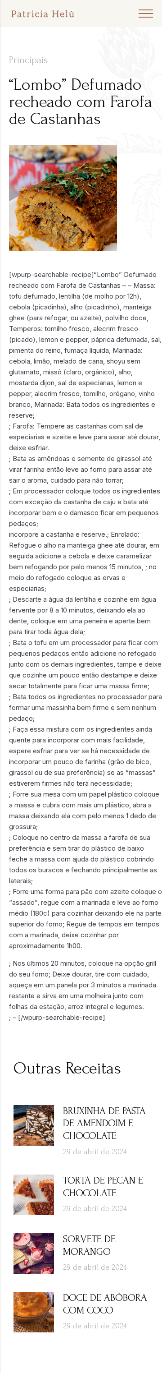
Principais (28, 60)
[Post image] (34, 1125)
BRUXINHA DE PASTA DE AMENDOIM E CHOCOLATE (104, 1123)
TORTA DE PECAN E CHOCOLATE (103, 1187)
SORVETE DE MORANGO (89, 1245)
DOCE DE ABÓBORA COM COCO (105, 1304)
